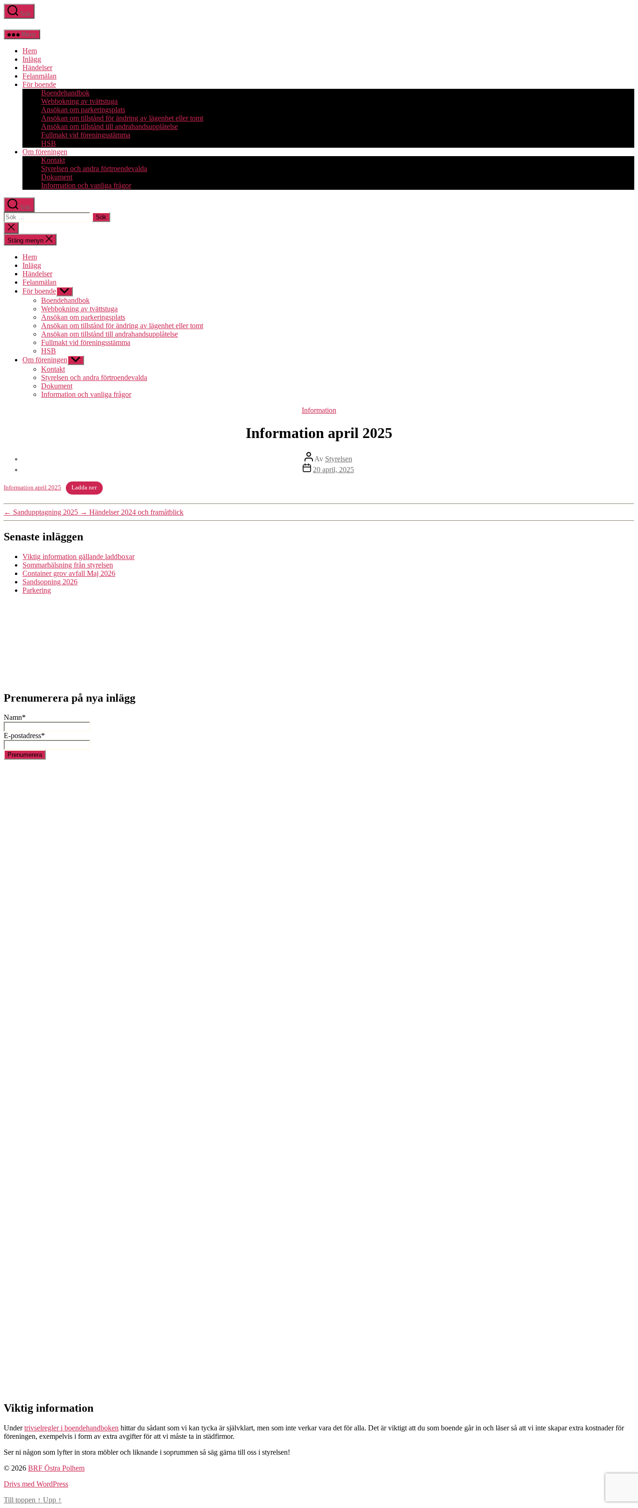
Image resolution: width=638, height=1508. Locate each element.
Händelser (37, 68)
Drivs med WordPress (36, 1484)
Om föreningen (44, 152)
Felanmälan (39, 76)
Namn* (15, 717)
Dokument (56, 177)
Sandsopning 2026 (50, 582)
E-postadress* (24, 736)
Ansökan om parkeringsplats (83, 110)
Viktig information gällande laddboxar (78, 556)
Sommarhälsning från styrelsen (67, 565)
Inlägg (31, 59)
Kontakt (53, 160)
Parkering (36, 590)
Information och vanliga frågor (86, 185)
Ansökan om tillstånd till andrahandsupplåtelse (109, 126)
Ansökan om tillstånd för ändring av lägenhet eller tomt (122, 118)
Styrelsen (338, 459)
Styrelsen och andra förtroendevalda (94, 168)
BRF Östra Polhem (56, 1468)
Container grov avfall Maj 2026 (68, 573)
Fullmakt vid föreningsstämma (85, 135)
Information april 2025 (32, 487)
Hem (29, 51)
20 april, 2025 (333, 470)
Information (319, 410)
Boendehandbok (65, 93)
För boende (39, 84)
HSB (48, 143)
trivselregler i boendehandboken (71, 1428)
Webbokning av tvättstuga (79, 101)
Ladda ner (84, 487)
